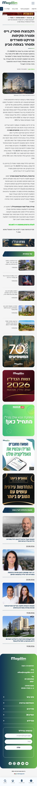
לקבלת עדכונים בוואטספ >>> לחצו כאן (21, 224)
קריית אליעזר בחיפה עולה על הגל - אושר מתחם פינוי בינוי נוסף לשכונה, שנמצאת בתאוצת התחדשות (11, 262)
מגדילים (30, 721)
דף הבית (29, 17)
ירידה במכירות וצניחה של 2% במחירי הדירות (10, 276)
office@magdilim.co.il (26, 672)
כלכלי (11, 17)
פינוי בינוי (30, 697)
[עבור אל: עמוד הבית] (10, 3)
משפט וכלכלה (20, 17)
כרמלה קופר (31, 69)
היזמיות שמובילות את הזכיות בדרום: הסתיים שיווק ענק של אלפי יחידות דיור (10, 292)
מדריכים (30, 709)
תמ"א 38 (30, 715)
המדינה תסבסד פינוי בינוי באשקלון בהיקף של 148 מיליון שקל (10, 308)
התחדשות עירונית (26, 703)
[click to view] (18, 14)
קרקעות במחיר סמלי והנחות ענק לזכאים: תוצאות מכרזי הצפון (11, 323)
